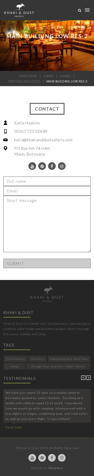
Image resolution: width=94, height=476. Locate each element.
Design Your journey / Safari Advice (58, 366)
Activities (38, 359)
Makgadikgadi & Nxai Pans (69, 359)
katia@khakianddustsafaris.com (43, 139)
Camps (14, 366)
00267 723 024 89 (31, 131)
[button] (83, 378)
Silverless (55, 468)
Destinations (16, 359)
